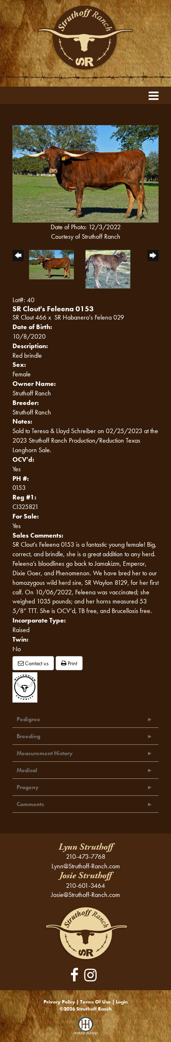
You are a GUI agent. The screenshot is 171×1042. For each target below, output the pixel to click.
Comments (30, 804)
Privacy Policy (59, 1001)
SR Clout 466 (29, 317)
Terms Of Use (95, 1001)
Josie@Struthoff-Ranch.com (85, 894)
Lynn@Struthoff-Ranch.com (85, 866)
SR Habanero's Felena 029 (89, 317)
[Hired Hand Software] (85, 1029)
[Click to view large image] (85, 173)
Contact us (36, 663)
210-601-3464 (85, 885)
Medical (27, 770)
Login (122, 1001)
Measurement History (45, 753)
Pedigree (28, 719)
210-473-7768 (85, 856)
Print (71, 663)
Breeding (28, 736)
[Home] (86, 932)
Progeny (28, 787)
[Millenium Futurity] (27, 686)
